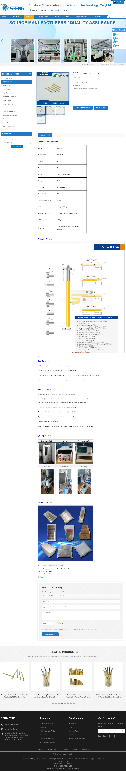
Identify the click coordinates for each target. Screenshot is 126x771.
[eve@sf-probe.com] (39, 577)
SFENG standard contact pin (56, 596)
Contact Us (97, 16)
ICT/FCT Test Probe (100, 64)
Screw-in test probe (8, 119)
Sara (117, 34)
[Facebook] (109, 736)
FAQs (57, 16)
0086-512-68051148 (38, 10)
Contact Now (101, 108)
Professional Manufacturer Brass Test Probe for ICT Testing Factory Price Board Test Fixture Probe (47, 696)
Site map (65, 749)
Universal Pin (6, 85)
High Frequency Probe (9, 126)
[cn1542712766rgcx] (42, 577)
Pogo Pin (5, 93)
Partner (71, 727)
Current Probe (7, 100)
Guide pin (5, 122)
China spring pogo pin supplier (56, 565)
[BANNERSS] (63, 41)
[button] (62, 60)
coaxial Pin (6, 107)
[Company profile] (99, 736)
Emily (117, 45)
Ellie (117, 42)
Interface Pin (6, 89)
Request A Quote (81, 16)
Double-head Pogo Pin (9, 96)
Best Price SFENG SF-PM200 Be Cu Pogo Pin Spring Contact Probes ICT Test (110, 696)
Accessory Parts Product (10, 115)
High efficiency (73, 723)
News (67, 16)
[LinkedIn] (104, 736)
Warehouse (72, 735)
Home (4, 16)
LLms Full (75, 768)
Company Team (74, 731)
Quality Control (43, 16)
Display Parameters (83, 108)
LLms (69, 768)
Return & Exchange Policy (77, 738)
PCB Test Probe (7, 78)
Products (29, 16)
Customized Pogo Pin (9, 111)
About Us (16, 16)
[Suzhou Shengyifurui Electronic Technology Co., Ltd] (12, 8)
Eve (117, 38)
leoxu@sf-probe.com (61, 10)
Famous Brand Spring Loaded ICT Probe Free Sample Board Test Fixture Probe (16, 696)
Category (90, 64)
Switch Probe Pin (8, 104)
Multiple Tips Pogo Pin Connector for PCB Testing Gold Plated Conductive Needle (79, 696)
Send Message (50, 634)
